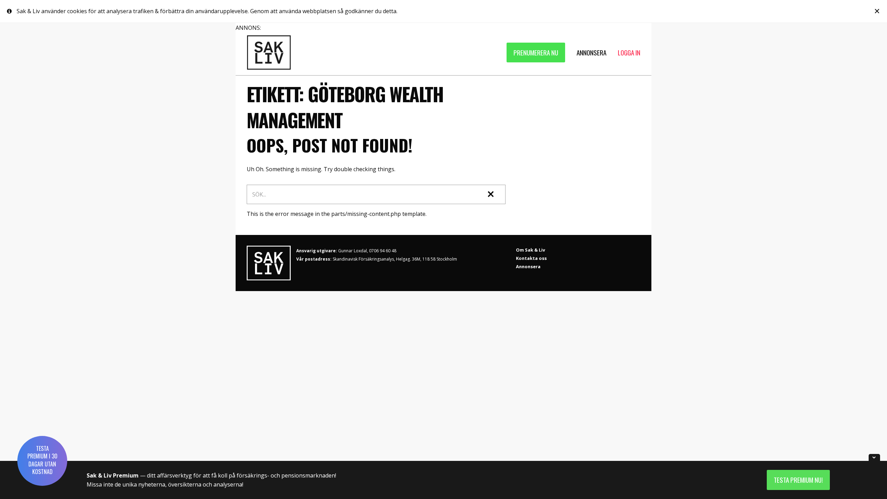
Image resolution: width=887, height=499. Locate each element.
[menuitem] (536, 52)
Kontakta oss (531, 258)
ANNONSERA (591, 52)
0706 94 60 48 (382, 251)
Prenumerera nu (535, 52)
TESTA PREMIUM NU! (798, 480)
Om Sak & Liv (530, 250)
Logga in (629, 52)
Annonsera (528, 266)
